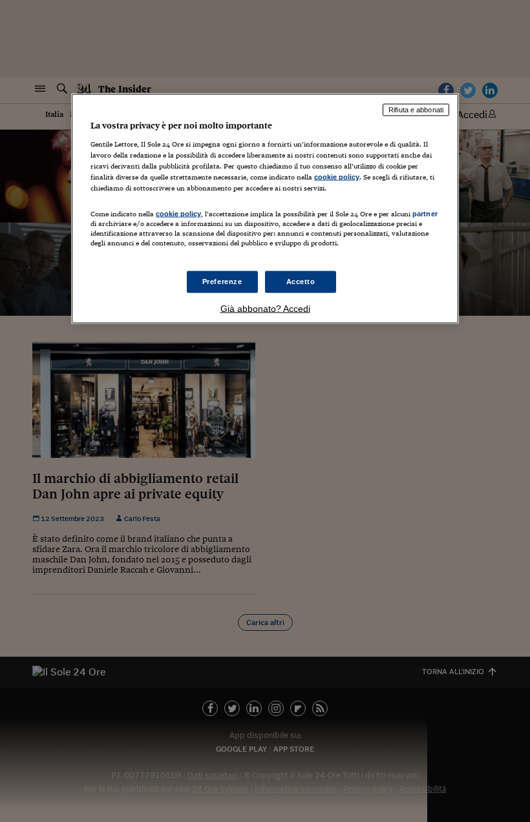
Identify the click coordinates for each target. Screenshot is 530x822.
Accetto (300, 281)
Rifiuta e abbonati (415, 110)
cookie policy (336, 176)
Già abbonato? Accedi (265, 308)
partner (425, 213)
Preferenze (222, 281)
